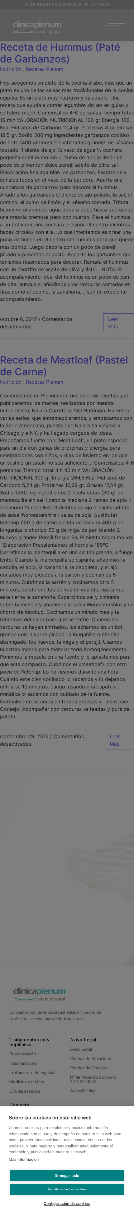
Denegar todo (67, 1176)
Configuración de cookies (67, 1204)
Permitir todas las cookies (67, 1189)
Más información (24, 1159)
